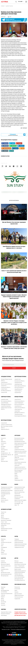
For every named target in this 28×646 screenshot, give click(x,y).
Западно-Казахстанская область (6, 380)
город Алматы (18, 399)
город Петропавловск (6, 406)
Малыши (16, 561)
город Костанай (4, 399)
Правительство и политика (21, 451)
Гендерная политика (19, 444)
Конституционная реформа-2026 (18, 471)
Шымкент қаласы (9, 6)
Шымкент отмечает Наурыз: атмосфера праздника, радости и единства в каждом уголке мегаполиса (14, 322)
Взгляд (2, 600)
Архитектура (4, 554)
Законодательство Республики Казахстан (20, 579)
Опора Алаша (4, 530)
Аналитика (3, 498)
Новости (3, 435)
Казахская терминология (6, 593)
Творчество (3, 512)
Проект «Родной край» (20, 565)
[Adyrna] (6, 1)
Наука (16, 590)
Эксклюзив (3, 601)
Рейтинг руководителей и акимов (20, 453)
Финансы (3, 501)
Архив (2, 459)
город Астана (18, 379)
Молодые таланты (19, 562)
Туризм (2, 496)
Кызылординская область (20, 416)
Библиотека (3, 525)
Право (16, 473)
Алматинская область (19, 401)
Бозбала (3, 561)
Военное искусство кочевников (19, 498)
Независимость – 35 (5, 453)
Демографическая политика (19, 447)
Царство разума (18, 593)
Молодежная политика (20, 441)
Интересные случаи (5, 572)
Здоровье (3, 587)
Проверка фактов (18, 574)
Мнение (2, 448)
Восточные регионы (6, 420)
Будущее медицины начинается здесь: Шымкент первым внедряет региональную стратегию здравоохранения (14, 296)
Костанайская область (6, 401)
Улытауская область (19, 387)
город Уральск (4, 382)
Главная (2, 6)
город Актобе (4, 392)
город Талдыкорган (19, 402)
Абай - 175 (17, 505)
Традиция (17, 539)
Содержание (17, 598)
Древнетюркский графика (20, 500)
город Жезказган (18, 389)
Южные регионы (19, 396)
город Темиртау (18, 390)
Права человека (18, 463)
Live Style (3, 558)
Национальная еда (19, 542)
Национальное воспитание (21, 544)
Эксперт (3, 451)
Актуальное (3, 443)
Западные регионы (6, 376)
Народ (16, 475)
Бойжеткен (3, 562)
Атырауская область (5, 387)
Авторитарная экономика (6, 490)
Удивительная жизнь (19, 595)
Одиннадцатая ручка (5, 523)
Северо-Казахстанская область (6, 408)
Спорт (2, 444)
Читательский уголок (6, 565)
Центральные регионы (20, 376)
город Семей (4, 423)
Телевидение (4, 547)
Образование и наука (20, 584)
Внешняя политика (19, 439)
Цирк (2, 549)
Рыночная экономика (5, 488)
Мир (2, 439)
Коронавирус (4, 615)
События (3, 595)
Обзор (2, 598)
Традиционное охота (19, 547)
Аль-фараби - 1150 (19, 503)
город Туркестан (18, 409)
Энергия (16, 592)
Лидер (2, 588)
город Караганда (18, 384)
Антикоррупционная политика (5, 494)
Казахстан (3, 438)
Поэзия (2, 513)
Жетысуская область (19, 404)
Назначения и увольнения (20, 462)
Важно (16, 484)
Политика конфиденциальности (18, 629)
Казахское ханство (19, 490)
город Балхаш (18, 392)
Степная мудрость (5, 518)
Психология (17, 587)
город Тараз (17, 411)
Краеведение (17, 495)
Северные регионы (6, 396)
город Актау (3, 385)
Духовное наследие (6, 509)
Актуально (17, 435)
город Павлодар (4, 402)
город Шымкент (18, 406)
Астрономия (17, 588)
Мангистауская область (6, 384)
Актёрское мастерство (6, 542)
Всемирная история (19, 488)
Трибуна (16, 478)
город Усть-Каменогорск (6, 424)
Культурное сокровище (6, 520)
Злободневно (4, 584)
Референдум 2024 (19, 480)
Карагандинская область (20, 385)
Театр (2, 544)
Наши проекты (4, 449)
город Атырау (4, 389)
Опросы (2, 458)
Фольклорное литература (20, 564)
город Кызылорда (18, 414)
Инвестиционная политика (20, 443)
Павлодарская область (6, 404)
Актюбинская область (6, 390)
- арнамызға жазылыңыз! (13, 135)
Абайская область (5, 429)
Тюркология (17, 493)
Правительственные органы (19, 460)
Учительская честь (19, 597)
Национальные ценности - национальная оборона (20, 571)
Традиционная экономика (7, 487)
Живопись (3, 539)
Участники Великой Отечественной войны (19, 576)
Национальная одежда (20, 545)
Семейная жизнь (4, 569)
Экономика (4, 484)
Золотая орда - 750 (19, 501)
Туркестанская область (20, 407)
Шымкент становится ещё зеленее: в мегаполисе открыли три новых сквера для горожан (14, 347)
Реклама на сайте (6, 629)
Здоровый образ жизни (6, 612)
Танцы (2, 540)
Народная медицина (5, 613)
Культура (3, 536)
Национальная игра (19, 540)
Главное (16, 477)
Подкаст (3, 596)
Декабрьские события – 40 (7, 454)
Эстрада (3, 550)
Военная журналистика (6, 574)
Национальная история (20, 487)
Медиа (2, 552)
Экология (3, 605)
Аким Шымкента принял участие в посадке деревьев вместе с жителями (14, 247)
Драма (2, 517)
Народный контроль (5, 492)
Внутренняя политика (19, 438)
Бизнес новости (4, 500)
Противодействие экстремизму (5, 591)
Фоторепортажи (4, 575)
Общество (3, 441)
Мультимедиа (4, 456)
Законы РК (17, 465)
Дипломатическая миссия (20, 468)
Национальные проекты (20, 467)
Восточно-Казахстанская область (6, 427)
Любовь (2, 567)
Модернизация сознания (6, 528)
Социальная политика (19, 449)
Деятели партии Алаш (19, 492)
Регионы (3, 603)
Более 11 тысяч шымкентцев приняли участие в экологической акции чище (14, 271)
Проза (2, 515)
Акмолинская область (19, 381)
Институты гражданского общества (20, 457)
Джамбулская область (20, 412)
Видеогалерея (18, 569)
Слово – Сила (4, 522)
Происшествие (4, 461)
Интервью (3, 446)
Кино (2, 545)
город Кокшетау (18, 382)
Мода (2, 570)
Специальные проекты (20, 567)
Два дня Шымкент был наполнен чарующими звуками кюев (14, 223)
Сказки (2, 527)
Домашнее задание (5, 564)
